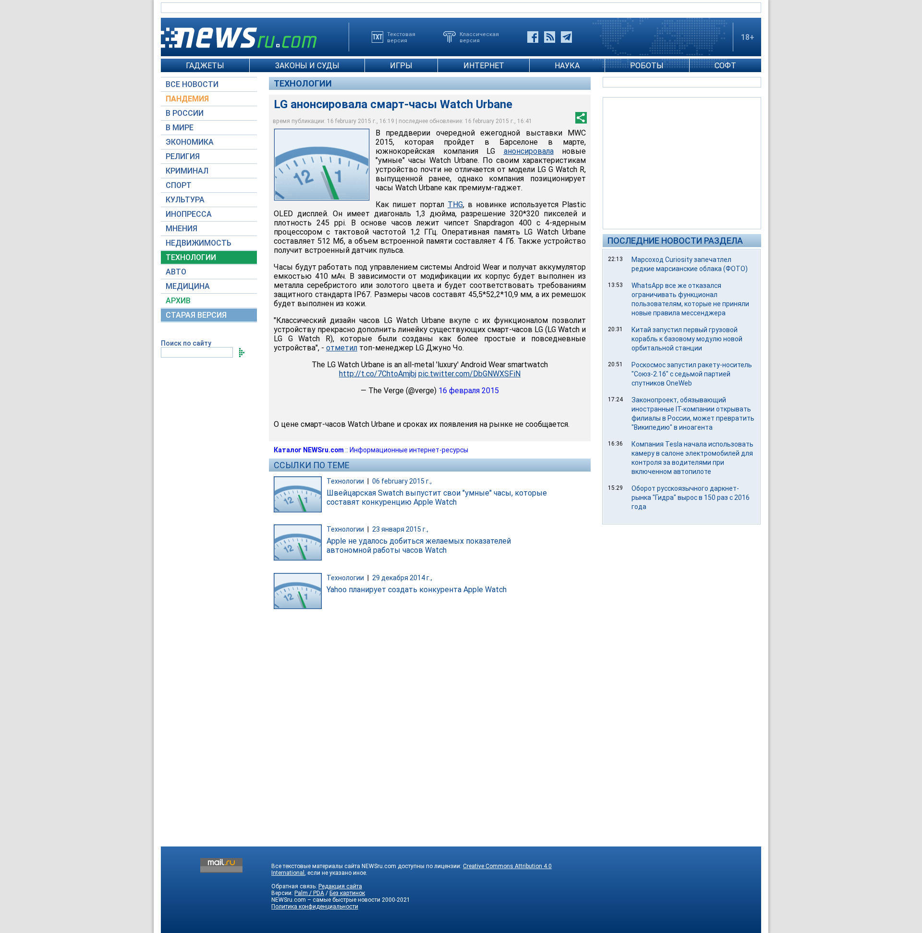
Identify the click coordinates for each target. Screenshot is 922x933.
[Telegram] (566, 37)
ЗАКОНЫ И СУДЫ (307, 65)
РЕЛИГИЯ (183, 156)
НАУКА (567, 65)
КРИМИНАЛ (187, 170)
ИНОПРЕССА (189, 214)
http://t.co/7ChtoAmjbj (377, 373)
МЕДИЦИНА (188, 286)
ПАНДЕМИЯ (187, 98)
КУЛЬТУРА (185, 199)
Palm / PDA (309, 893)
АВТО (176, 271)
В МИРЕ (180, 127)
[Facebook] (532, 37)
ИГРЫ (401, 65)
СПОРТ (179, 185)
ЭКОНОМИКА (190, 142)
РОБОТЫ (647, 65)
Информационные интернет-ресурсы (409, 450)
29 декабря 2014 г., (402, 578)
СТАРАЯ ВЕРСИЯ (196, 315)
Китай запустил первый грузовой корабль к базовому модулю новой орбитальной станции (686, 339)
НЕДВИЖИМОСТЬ (198, 243)
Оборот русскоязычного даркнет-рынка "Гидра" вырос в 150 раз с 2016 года (690, 497)
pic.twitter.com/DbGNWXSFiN (469, 373)
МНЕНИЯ (181, 228)
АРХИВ (178, 300)
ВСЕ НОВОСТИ (192, 84)
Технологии (303, 83)
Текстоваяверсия (401, 37)
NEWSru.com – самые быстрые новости (325, 899)
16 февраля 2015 (468, 390)
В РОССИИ (185, 113)
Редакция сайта (340, 886)
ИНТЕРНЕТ (483, 65)
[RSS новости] (549, 37)
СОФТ (725, 65)
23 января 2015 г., (400, 529)
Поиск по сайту (186, 343)
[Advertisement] (682, 162)
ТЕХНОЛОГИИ (191, 257)
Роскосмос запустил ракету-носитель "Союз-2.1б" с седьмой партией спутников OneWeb (691, 374)
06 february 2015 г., (402, 481)
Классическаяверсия (479, 37)
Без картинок (347, 893)
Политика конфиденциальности (314, 906)
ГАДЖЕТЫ (205, 65)
